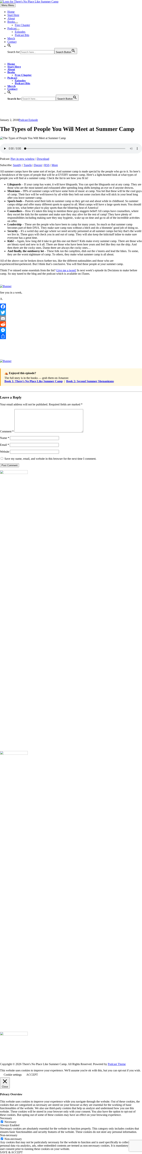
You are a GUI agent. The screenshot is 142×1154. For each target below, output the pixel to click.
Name (4, 437)
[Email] (71, 318)
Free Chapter (22, 25)
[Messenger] (71, 330)
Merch (11, 38)
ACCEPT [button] (32, 1074)
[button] (9, 46)
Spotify (17, 165)
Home (11, 11)
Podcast (11, 28)
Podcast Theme (117, 1064)
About (11, 18)
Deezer (38, 165)
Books (11, 21)
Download (43, 158)
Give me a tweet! (66, 270)
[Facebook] (71, 306)
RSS (47, 165)
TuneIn (27, 165)
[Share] (71, 336)
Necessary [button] (6, 1118)
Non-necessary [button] (8, 1135)
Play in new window (23, 158)
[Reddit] (71, 324)
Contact (11, 41)
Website (4, 451)
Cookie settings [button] (13, 1074)
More (55, 165)
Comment (7, 431)
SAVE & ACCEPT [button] (11, 1152)
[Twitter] (71, 312)
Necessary (10, 1121)
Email (4, 444)
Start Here (13, 15)
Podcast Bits (22, 35)
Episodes (20, 31)
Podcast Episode (28, 119)
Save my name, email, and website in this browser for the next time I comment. (50, 458)
